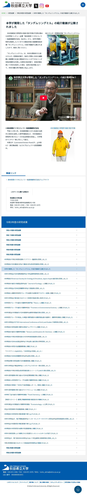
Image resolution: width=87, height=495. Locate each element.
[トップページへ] (15, 466)
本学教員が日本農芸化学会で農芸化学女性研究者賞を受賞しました (26, 264)
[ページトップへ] (78, 489)
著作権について (33, 482)
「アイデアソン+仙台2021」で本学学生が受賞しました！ (23, 351)
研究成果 (11, 13)
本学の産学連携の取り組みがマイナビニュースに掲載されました (25, 390)
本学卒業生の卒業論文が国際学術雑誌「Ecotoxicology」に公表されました (29, 404)
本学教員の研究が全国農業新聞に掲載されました (20, 346)
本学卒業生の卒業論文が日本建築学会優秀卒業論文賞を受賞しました (27, 312)
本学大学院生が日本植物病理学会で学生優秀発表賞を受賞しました (26, 274)
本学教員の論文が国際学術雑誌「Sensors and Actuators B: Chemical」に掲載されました (34, 332)
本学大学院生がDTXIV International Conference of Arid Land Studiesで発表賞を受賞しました (36, 322)
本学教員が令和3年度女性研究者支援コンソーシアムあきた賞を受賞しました (30, 370)
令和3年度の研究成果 (24, 13)
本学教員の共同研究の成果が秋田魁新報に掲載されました (23, 428)
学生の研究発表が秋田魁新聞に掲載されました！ (20, 409)
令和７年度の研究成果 (13, 235)
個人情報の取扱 (44, 482)
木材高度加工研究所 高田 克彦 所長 (62, 128)
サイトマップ (24, 482)
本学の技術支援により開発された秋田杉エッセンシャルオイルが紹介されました (31, 433)
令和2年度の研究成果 (13, 448)
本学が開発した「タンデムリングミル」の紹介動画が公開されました (27, 269)
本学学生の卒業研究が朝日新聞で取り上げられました (22, 424)
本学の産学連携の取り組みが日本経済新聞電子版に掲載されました (26, 375)
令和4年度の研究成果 (13, 250)
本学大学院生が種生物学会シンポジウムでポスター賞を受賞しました (27, 366)
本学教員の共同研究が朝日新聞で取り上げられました (22, 414)
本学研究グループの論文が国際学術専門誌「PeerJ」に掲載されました (27, 303)
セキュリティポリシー (57, 482)
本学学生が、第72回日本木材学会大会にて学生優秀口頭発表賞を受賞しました (30, 438)
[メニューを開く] (82, 5)
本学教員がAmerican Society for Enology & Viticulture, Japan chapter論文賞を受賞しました (36, 279)
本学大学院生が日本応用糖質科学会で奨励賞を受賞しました (24, 288)
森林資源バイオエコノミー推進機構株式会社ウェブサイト (28, 179)
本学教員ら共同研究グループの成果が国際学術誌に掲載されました (26, 380)
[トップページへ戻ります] (17, 3)
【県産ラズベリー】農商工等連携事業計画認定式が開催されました (26, 399)
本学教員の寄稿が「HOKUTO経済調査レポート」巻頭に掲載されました (28, 385)
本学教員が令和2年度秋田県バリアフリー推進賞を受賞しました (25, 259)
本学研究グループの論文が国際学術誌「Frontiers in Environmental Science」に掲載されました (37, 307)
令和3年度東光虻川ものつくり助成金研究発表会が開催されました (26, 443)
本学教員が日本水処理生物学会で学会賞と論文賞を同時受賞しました (27, 341)
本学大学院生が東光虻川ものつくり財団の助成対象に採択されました (27, 298)
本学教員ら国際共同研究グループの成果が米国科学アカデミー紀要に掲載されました (32, 293)
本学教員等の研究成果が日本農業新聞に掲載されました (23, 361)
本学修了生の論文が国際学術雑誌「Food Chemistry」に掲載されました (28, 395)
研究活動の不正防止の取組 (72, 482)
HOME (3, 13)
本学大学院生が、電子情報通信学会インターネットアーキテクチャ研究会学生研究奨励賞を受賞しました (39, 419)
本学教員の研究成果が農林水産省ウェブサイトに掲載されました (26, 327)
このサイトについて (12, 482)
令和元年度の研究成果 (13, 453)
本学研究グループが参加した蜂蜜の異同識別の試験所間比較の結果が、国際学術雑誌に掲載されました (38, 317)
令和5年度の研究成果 (13, 245)
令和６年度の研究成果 (13, 240)
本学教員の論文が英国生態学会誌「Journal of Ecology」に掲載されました (29, 283)
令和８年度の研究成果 (13, 230)
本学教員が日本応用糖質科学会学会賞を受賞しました (22, 356)
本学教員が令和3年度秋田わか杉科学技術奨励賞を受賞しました (25, 337)
